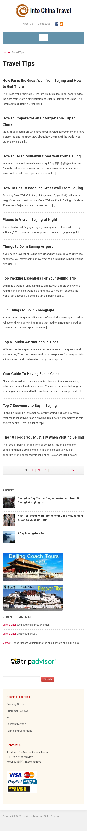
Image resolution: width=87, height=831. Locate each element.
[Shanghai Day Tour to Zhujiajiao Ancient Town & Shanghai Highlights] (9, 501)
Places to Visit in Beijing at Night (30, 219)
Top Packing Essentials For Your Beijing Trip (39, 278)
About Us (28, 23)
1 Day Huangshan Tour (32, 533)
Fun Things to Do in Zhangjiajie (28, 310)
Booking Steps (15, 704)
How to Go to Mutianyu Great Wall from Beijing (42, 156)
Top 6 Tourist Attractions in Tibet (30, 342)
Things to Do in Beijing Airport (28, 246)
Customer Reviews (17, 710)
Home (6, 52)
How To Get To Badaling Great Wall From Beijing (43, 188)
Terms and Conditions (19, 730)
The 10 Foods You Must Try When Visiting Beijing (43, 437)
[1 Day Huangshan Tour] (9, 537)
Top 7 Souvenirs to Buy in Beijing (30, 405)
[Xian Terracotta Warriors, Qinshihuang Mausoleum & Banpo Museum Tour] (9, 519)
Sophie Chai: (9, 624)
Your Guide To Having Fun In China (31, 374)
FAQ (9, 717)
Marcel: (7, 643)
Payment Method (16, 724)
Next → (75, 470)
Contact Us (44, 23)
